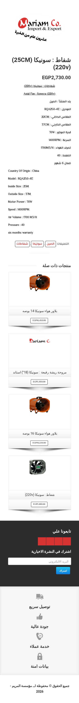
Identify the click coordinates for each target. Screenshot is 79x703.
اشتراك (63, 570)
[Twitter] (58, 541)
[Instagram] (42, 541)
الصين (50, 244)
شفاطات (22, 244)
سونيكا (37, 244)
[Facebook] (67, 541)
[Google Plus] (50, 541)
